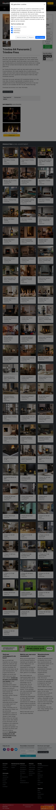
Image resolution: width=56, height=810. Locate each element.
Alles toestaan (40, 37)
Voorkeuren (17, 28)
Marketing (16, 32)
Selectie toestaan (21, 37)
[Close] (44, 4)
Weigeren (31, 37)
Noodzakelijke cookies (20, 27)
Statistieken (17, 30)
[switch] (12, 28)
